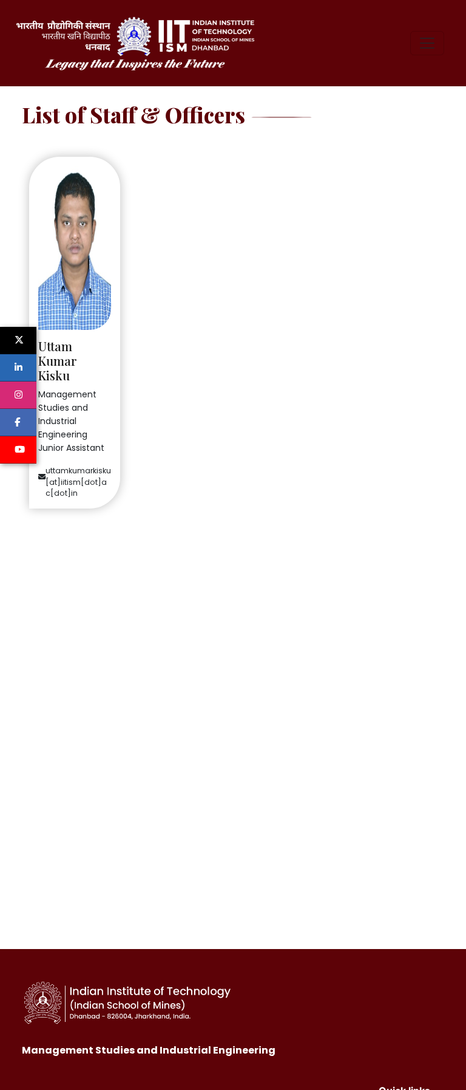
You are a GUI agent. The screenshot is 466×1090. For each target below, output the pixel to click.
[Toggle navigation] (427, 43)
